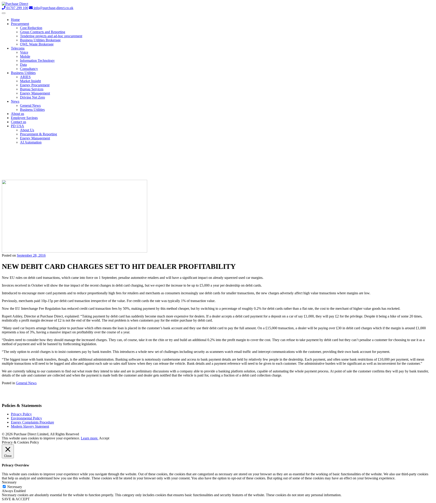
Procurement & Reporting (38, 134)
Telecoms (18, 48)
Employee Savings (24, 118)
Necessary (14, 487)
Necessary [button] (9, 482)
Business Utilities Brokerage (40, 40)
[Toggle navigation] (3, 13)
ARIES (25, 77)
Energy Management (35, 93)
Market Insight (30, 81)
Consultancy (29, 69)
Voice (24, 52)
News (15, 101)
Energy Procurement (35, 85)
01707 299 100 (16, 8)
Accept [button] (104, 438)
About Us (27, 130)
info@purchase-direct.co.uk (53, 8)
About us (17, 114)
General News (30, 105)
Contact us (18, 122)
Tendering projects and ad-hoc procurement (51, 36)
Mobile (25, 56)
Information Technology (37, 60)
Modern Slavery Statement (30, 426)
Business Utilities (23, 73)
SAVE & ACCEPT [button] (16, 499)
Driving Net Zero (32, 97)
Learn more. (89, 438)
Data (23, 65)
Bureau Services (31, 89)
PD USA (17, 126)
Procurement (20, 24)
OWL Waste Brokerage (37, 44)
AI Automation (31, 142)
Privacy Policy (21, 414)
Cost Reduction (31, 28)
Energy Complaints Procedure (32, 422)
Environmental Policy (26, 418)
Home (15, 20)
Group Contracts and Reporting (42, 32)
